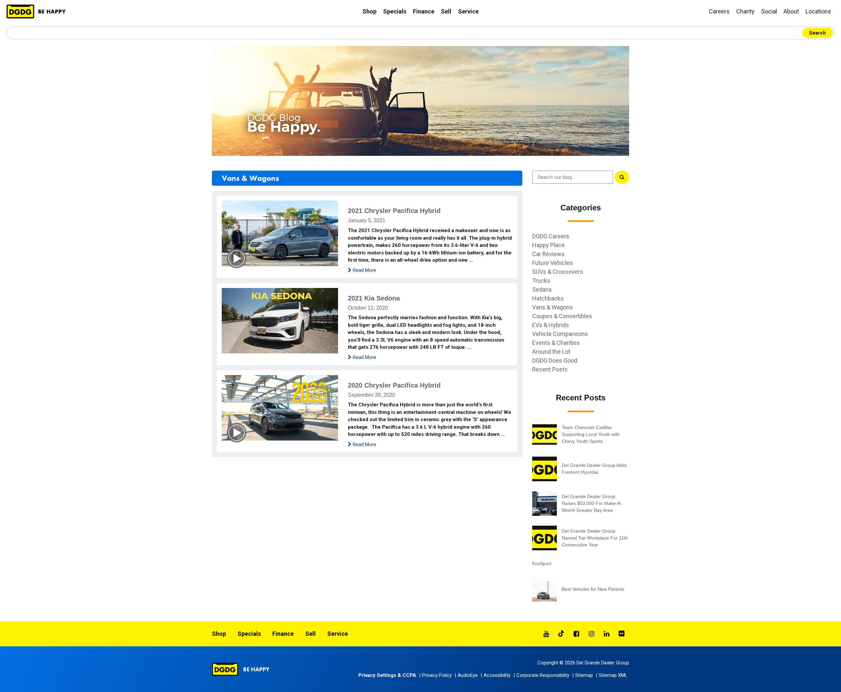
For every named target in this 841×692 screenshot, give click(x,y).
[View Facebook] (576, 634)
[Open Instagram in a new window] (591, 634)
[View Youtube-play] (546, 634)
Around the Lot (551, 351)
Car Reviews (548, 254)
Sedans (542, 289)
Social (769, 11)
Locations (818, 11)
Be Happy (256, 669)
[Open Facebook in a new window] (576, 634)
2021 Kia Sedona (374, 298)
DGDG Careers (550, 236)
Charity (745, 11)
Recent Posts (550, 369)
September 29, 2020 (371, 395)
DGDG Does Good (554, 360)
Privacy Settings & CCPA (387, 675)
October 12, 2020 (368, 308)
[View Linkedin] (606, 634)
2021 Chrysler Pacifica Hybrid (394, 210)
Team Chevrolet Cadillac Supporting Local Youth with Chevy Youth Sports (591, 434)
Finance (423, 11)
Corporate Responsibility (542, 675)
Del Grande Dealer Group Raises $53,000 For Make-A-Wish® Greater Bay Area (592, 503)
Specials (394, 11)
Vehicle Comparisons (560, 333)
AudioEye (468, 675)
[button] (467, 675)
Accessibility (497, 675)
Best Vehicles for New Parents (593, 589)
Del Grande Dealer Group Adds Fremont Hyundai (594, 469)
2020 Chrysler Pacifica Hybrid (394, 385)
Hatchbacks (548, 298)
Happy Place (548, 245)
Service (468, 11)
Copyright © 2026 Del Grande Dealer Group (583, 663)
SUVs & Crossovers (557, 271)
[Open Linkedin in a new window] (606, 634)
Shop (369, 11)
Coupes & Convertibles (562, 316)
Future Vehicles (552, 262)
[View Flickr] (621, 634)
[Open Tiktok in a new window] (561, 634)
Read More (364, 270)
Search (817, 33)
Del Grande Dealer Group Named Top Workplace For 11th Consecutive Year (595, 537)
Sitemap (584, 675)
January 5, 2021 (366, 220)
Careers (719, 11)
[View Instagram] (591, 634)
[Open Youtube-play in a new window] (546, 634)
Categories (580, 207)
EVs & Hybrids (550, 325)
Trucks (541, 280)
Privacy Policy (437, 675)
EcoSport (541, 563)
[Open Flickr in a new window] (621, 634)
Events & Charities (556, 342)
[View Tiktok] (561, 634)
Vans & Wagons (250, 178)
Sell (446, 11)
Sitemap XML (613, 675)
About (791, 11)
